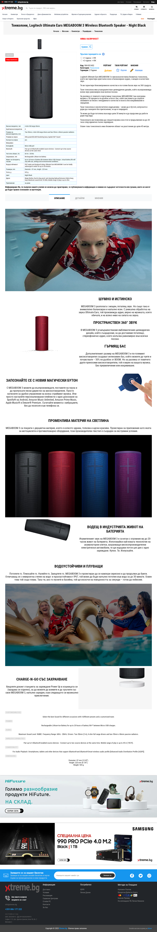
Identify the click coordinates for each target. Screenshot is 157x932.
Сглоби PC (47, 901)
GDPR (82, 889)
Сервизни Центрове (50, 898)
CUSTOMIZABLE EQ (13, 712)
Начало (4, 14)
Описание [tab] (59, 198)
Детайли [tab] (79, 198)
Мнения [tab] (99, 198)
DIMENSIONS (11, 756)
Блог (142, 19)
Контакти (146, 2)
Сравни (85, 47)
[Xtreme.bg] (12, 8)
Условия (128, 2)
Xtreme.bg (63, 928)
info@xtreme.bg (23, 2)
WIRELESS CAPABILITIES (15, 738)
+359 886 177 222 (13, 909)
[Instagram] (149, 875)
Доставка (121, 2)
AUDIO (8, 730)
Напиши (139, 70)
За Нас (45, 907)
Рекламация (137, 2)
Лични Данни (85, 892)
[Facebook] (132, 875)
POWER (9, 721)
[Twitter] (141, 875)
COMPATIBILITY (11, 747)
